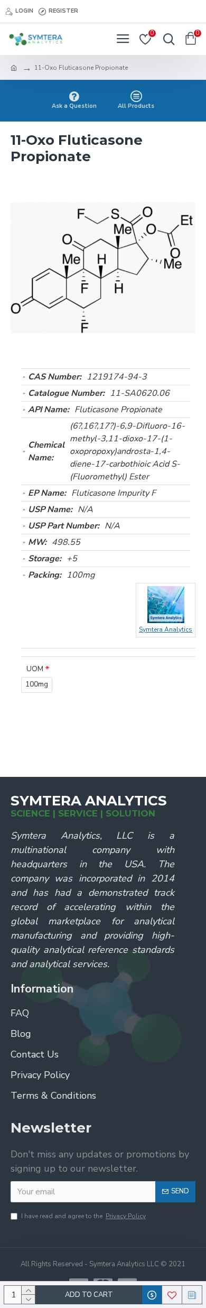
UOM (34, 669)
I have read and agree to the (83, 1216)
